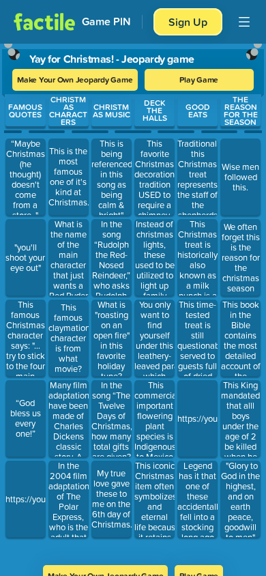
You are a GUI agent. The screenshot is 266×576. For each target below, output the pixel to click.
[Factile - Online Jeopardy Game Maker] (44, 22)
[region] (133, 300)
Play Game (198, 79)
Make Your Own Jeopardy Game (75, 79)
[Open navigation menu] (244, 22)
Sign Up (187, 21)
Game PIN (106, 21)
